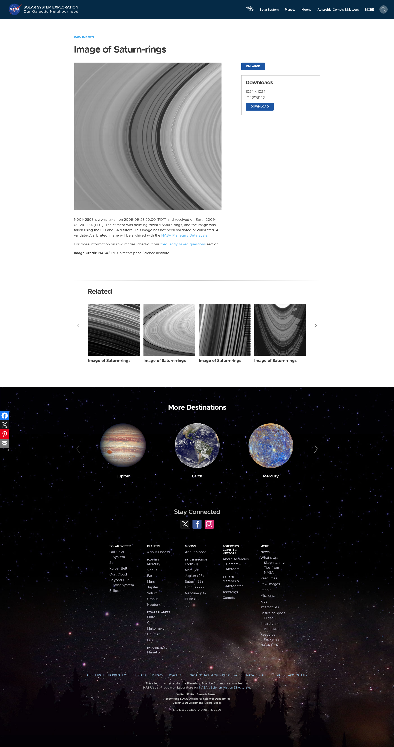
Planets (153, 546)
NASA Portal (255, 675)
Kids (263, 601)
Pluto (151, 617)
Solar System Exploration (51, 6)
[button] (369, 10)
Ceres (151, 623)
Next (316, 325)
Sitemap (276, 675)
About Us (94, 675)
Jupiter (123, 476)
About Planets (158, 552)
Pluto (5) (192, 599)
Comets (229, 597)
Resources (268, 578)
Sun (112, 562)
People (265, 590)
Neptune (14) (195, 593)
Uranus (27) (194, 587)
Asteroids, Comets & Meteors (231, 550)
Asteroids (230, 592)
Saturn (152, 593)
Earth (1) (191, 564)
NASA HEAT (270, 645)
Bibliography (116, 675)
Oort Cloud (118, 574)
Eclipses (115, 591)
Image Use (176, 675)
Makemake (156, 628)
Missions (267, 595)
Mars (151, 581)
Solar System (120, 546)
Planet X (153, 652)
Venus (152, 570)
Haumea (153, 634)
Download (260, 106)
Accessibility (297, 675)
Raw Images (84, 37)
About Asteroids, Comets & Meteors (236, 564)
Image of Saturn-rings (109, 361)
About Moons (195, 552)
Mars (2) (191, 570)
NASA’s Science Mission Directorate (224, 687)
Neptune (154, 604)
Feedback (139, 675)
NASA (15, 9)
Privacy (158, 675)
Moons (190, 546)
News (265, 552)
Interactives (269, 607)
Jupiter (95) (194, 576)
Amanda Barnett (207, 694)
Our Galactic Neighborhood (51, 12)
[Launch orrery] (250, 10)
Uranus (152, 599)
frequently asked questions (183, 244)
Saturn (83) (194, 581)
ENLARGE (253, 66)
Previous (78, 325)
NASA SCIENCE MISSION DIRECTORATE (215, 675)
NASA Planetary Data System (186, 235)
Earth (197, 476)
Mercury (271, 476)
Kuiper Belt (118, 568)
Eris (150, 640)
